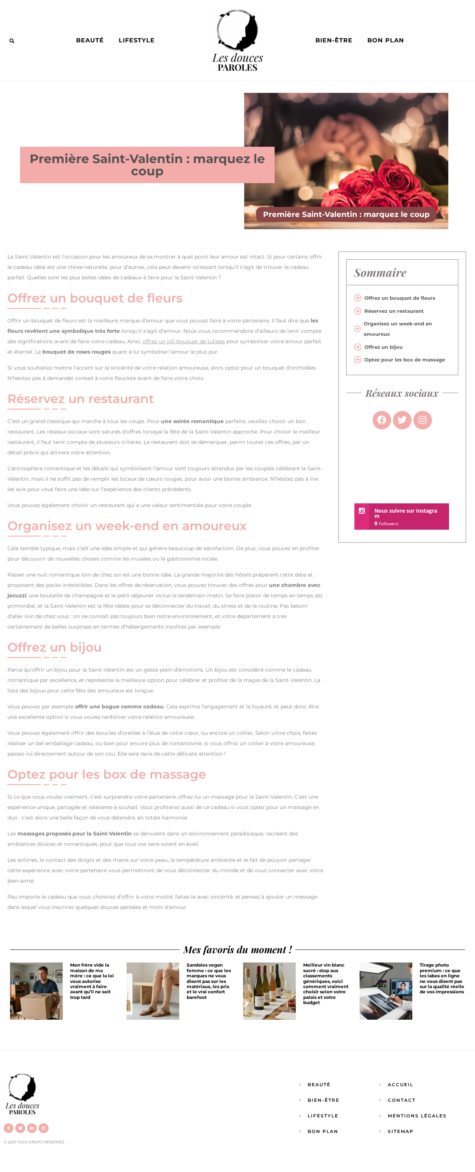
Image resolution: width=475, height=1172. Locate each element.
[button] (11, 40)
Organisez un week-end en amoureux (398, 329)
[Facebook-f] (8, 1128)
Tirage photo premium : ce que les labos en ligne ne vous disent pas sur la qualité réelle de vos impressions (442, 978)
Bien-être (334, 40)
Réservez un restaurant (394, 311)
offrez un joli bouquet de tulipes (183, 341)
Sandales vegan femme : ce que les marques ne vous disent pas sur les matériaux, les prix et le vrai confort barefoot (209, 981)
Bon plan (385, 40)
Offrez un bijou (383, 347)
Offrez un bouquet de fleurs (399, 298)
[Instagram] (43, 1128)
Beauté (90, 40)
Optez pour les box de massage (404, 360)
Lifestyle (137, 40)
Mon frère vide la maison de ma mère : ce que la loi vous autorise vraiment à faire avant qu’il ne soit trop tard (92, 981)
